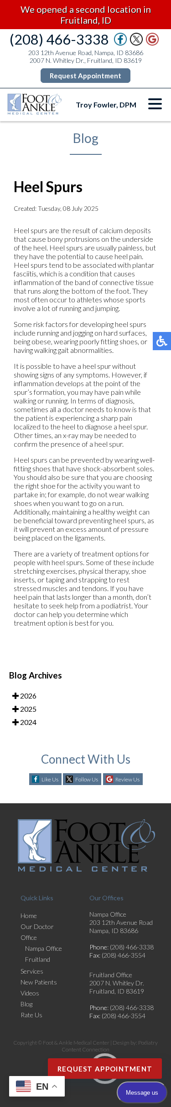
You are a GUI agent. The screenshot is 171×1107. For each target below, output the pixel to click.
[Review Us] (152, 43)
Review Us (127, 779)
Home (29, 915)
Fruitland (37, 959)
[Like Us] (120, 43)
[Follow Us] (136, 43)
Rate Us (31, 1015)
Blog (26, 1004)
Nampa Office (43, 948)
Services (32, 971)
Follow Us (86, 779)
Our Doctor (37, 926)
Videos (30, 993)
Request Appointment (85, 75)
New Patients (39, 982)
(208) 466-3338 (59, 39)
